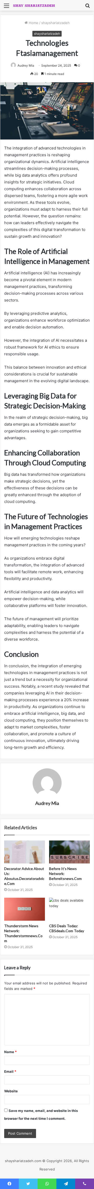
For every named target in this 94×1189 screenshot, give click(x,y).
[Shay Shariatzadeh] (34, 5)
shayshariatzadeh (55, 23)
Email (10, 1071)
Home (33, 23)
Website (11, 1091)
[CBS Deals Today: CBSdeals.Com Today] (69, 909)
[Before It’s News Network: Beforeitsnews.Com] (69, 851)
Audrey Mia (25, 65)
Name (10, 1052)
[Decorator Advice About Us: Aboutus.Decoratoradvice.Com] (24, 851)
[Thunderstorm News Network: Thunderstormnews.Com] (24, 909)
